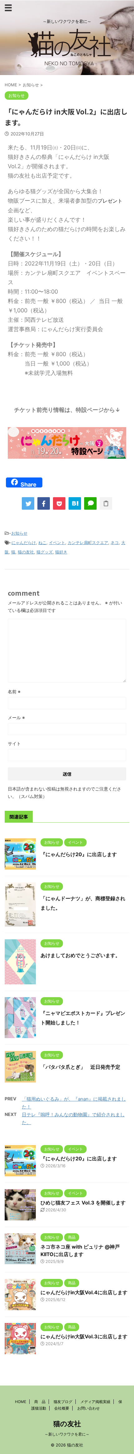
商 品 (39, 1401)
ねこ (42, 542)
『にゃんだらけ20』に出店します (79, 854)
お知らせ (19, 533)
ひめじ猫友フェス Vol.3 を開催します (83, 1202)
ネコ (115, 542)
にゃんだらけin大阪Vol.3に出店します (84, 1336)
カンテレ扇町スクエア (88, 542)
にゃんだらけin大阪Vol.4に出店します (84, 1292)
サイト (14, 743)
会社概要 (61, 1408)
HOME (20, 1401)
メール (16, 717)
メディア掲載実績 (95, 1401)
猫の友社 (26, 551)
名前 (14, 691)
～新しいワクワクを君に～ (67, 1434)
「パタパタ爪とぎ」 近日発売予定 (80, 1067)
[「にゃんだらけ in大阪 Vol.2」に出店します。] (75, 503)
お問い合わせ (88, 1408)
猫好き (61, 551)
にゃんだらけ (24, 542)
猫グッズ (44, 551)
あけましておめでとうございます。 (80, 955)
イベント (57, 542)
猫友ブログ (63, 1401)
